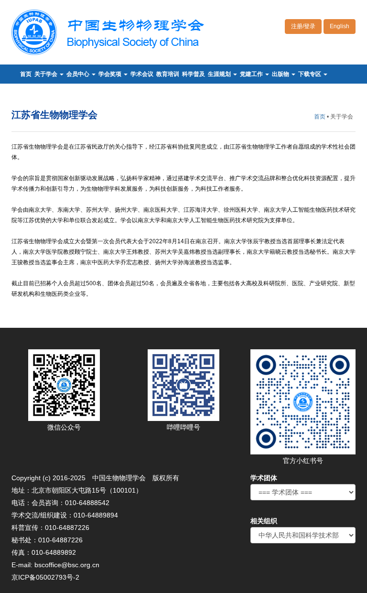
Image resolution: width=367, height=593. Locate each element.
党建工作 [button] (252, 74)
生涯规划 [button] (220, 74)
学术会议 (141, 74)
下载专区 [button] (310, 74)
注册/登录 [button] (303, 26)
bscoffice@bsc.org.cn (66, 565)
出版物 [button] (281, 74)
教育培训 (167, 74)
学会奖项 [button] (110, 74)
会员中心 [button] (78, 74)
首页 (26, 74)
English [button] (339, 26)
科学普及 (193, 74)
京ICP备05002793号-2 (45, 577)
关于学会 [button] (46, 74)
